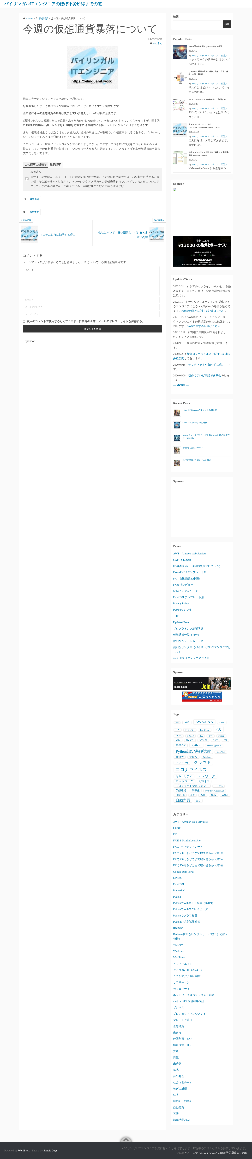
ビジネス (204, 781)
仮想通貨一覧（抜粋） (187, 634)
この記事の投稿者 (36, 164)
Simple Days (50, 1150)
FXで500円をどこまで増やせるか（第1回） (199, 853)
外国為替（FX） (183, 1038)
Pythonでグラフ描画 (185, 915)
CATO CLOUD (182, 559)
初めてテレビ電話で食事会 (204, 375)
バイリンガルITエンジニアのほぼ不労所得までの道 (53, 4)
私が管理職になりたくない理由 (197, 460)
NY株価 (203, 740)
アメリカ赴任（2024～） (188, 969)
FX (218, 729)
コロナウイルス (191, 769)
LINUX (177, 877)
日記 (176, 1057)
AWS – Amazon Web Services (189, 553)
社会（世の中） (182, 1082)
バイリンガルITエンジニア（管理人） (211, 55)
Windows (207, 757)
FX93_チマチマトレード (188, 846)
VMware (178, 944)
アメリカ (182, 763)
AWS (186, 722)
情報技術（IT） (182, 1044)
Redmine (178, 927)
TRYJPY (180, 757)
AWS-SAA (204, 722)
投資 (176, 1051)
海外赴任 (178, 1076)
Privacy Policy (181, 603)
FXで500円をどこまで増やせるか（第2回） (199, 859)
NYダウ (190, 740)
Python (196, 745)
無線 (213, 795)
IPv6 (211, 736)
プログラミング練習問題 (188, 628)
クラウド (202, 762)
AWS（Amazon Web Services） (191, 821)
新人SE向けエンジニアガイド (191, 658)
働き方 (177, 1032)
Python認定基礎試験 (193, 751)
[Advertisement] (92, 369)
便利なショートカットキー (189, 641)
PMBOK (181, 745)
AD (177, 723)
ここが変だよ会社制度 (187, 976)
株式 (176, 1069)
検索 (176, 16)
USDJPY (193, 757)
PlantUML (179, 884)
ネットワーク (184, 781)
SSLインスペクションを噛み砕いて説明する (207, 99)
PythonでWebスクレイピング (190, 909)
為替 (202, 795)
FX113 (190, 736)
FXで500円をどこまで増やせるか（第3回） (199, 865)
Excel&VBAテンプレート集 (190, 572)
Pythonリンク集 (182, 609)
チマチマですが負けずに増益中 (207, 364)
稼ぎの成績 (180, 1088)
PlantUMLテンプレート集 (188, 597)
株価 (192, 795)
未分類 (177, 1063)
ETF (175, 834)
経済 (176, 1094)
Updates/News (181, 622)
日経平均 (180, 795)
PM (225, 740)
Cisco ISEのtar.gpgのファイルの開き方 (200, 410)
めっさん (157, 43)
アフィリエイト (182, 963)
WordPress (179, 957)
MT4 (178, 740)
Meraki (221, 736)
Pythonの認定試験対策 (186, 921)
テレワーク (206, 776)
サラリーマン (181, 982)
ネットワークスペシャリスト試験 (193, 995)
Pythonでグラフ (214, 745)
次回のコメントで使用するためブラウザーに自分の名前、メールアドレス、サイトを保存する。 (86, 321)
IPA (201, 736)
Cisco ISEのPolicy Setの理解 (195, 422)
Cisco (221, 722)
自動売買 (183, 800)
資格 (198, 800)
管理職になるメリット (193, 447)
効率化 (196, 790)
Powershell (179, 890)
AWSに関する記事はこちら (203, 326)
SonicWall (221, 752)
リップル (218, 786)
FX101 (179, 736)
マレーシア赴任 (182, 1019)
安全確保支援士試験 (214, 790)
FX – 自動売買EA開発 (186, 578)
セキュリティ (184, 776)
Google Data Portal (183, 871)
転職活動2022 (181, 1119)
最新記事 (55, 164)
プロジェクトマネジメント (192, 785)
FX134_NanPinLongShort (187, 840)
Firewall (189, 729)
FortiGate (204, 730)
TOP (175, 616)
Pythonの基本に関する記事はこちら (203, 310)
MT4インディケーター (187, 591)
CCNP (177, 828)
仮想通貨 (34, 199)
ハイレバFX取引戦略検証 (188, 1001)
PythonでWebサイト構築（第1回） (194, 903)
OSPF (215, 740)
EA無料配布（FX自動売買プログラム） (197, 566)
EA (177, 729)
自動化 (225, 795)
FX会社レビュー (183, 584)
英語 (176, 1113)
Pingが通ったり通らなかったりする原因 (206, 46)
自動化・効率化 (182, 1101)
